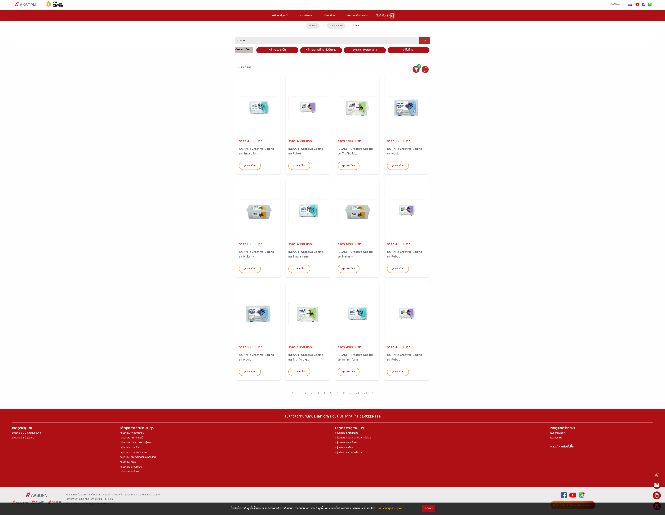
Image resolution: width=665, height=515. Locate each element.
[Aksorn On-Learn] (657, 485)
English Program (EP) (364, 50)
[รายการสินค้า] (657, 495)
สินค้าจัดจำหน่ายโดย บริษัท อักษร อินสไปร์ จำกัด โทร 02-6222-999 (333, 417)
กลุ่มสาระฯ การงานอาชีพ (132, 433)
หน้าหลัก (313, 26)
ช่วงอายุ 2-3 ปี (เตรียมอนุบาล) (27, 433)
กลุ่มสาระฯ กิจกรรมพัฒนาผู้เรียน (136, 443)
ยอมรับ (429, 509)
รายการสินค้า (336, 26)
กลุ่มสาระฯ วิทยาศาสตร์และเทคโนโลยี (138, 457)
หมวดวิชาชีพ (556, 438)
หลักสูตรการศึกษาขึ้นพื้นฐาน (138, 428)
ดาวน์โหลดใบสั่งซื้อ (562, 447)
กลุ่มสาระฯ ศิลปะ (128, 462)
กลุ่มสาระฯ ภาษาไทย (130, 448)
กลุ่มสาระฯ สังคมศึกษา (131, 467)
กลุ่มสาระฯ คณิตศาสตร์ (131, 438)
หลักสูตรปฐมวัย (22, 428)
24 (357, 393)
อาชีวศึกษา (408, 50)
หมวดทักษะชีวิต (557, 433)
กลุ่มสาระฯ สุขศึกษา (129, 472)
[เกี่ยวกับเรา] (657, 474)
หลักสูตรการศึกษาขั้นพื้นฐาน (321, 50)
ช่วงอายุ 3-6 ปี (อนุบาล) (23, 438)
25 (365, 393)
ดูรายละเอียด (250, 166)
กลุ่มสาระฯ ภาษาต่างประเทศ (133, 453)
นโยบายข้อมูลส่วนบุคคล (389, 509)
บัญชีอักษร (615, 5)
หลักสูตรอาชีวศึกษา (562, 428)
